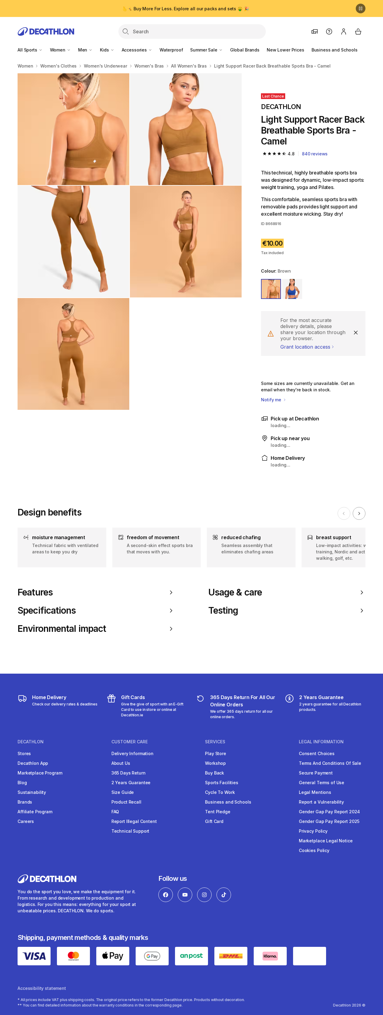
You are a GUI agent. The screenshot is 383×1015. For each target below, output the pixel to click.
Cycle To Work (220, 792)
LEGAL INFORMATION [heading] (321, 741)
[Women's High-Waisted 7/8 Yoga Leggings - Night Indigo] (73, 241)
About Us (120, 763)
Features (35, 592)
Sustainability (32, 792)
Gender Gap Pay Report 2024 (329, 811)
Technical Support (130, 831)
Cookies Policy (314, 850)
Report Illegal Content (134, 821)
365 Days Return (128, 772)
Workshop (215, 763)
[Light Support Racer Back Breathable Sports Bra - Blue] (73, 129)
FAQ (115, 811)
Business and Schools (335, 49)
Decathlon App (33, 763)
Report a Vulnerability (321, 801)
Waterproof (171, 49)
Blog (22, 782)
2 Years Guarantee (131, 782)
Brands (25, 801)
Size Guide (122, 792)
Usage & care (235, 592)
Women (58, 49)
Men (83, 49)
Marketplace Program (40, 772)
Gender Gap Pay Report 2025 (329, 821)
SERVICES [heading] (215, 741)
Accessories (135, 49)
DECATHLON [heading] (31, 741)
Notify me (271, 399)
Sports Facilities (221, 782)
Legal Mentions (315, 792)
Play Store (215, 753)
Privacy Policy (313, 831)
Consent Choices (317, 753)
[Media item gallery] (130, 241)
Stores (24, 753)
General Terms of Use (321, 782)
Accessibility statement (42, 988)
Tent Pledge (217, 811)
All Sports (28, 49)
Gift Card (214, 821)
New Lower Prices (285, 49)
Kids (105, 49)
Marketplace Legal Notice (326, 840)
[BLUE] (292, 289)
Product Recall (126, 801)
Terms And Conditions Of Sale (330, 763)
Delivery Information (132, 753)
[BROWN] (271, 289)
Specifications (47, 610)
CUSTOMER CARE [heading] (129, 741)
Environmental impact (62, 628)
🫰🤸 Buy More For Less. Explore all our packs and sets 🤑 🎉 (185, 8)
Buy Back (214, 772)
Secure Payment (316, 772)
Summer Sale (204, 49)
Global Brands (244, 49)
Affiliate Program (35, 811)
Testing (223, 610)
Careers (26, 821)
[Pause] (360, 8)
